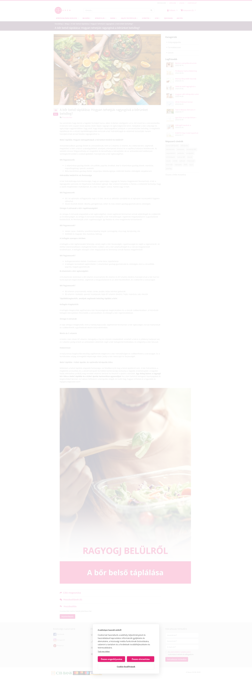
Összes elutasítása (141, 659)
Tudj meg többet (104, 651)
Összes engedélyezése (111, 659)
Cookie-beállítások (126, 666)
